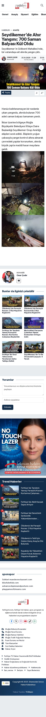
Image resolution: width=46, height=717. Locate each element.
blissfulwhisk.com (10, 583)
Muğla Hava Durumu (13, 632)
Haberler (6, 30)
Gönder (8, 407)
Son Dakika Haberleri (13, 646)
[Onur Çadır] (8, 277)
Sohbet (5, 580)
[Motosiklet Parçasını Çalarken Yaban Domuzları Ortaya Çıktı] (34, 323)
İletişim (20, 670)
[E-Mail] (19, 281)
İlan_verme (8, 670)
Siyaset (24, 14)
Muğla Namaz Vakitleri (14, 635)
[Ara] (41, 5)
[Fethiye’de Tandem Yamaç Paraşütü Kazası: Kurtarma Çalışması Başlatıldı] (12, 323)
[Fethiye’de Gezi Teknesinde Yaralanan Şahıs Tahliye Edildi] (12, 347)
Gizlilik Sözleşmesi (11, 659)
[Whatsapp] (34, 621)
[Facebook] (11, 621)
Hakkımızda (36, 668)
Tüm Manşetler (11, 643)
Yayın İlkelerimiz (33, 670)
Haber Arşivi (10, 649)
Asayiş (14, 14)
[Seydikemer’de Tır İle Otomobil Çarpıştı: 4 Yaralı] (34, 347)
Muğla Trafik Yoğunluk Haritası (17, 638)
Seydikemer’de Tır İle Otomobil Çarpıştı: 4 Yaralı (33, 357)
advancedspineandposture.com (17, 586)
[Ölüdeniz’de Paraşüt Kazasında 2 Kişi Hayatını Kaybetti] (34, 301)
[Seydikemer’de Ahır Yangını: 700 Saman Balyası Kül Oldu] (23, 76)
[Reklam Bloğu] (23, 447)
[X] (16, 621)
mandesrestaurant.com (21, 580)
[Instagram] (21, 621)
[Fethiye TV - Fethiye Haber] (21, 5)
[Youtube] (25, 621)
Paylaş (7, 93)
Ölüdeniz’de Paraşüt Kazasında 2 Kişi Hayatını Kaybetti (33, 311)
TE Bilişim (29, 692)
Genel (5, 14)
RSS (7, 683)
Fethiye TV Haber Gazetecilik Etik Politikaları (22, 656)
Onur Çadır (22, 275)
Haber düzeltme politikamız (15, 668)
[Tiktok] (30, 621)
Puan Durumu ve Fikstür (14, 640)
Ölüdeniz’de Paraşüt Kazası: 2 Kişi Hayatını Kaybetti (12, 311)
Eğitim (35, 14)
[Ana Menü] (3, 6)
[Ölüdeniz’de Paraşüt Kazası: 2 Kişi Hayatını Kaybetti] (12, 301)
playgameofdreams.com (14, 589)
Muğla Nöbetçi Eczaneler (15, 629)
